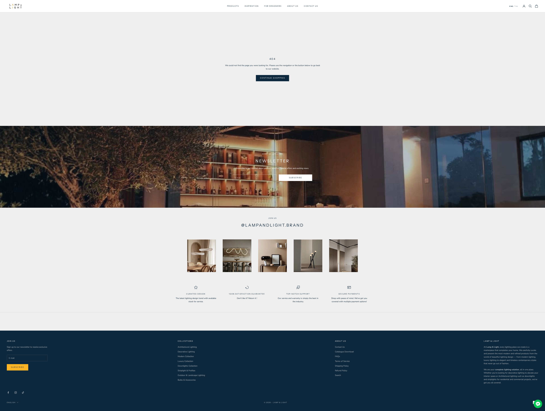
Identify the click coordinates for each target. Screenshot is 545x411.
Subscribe (295, 177)
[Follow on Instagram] (15, 392)
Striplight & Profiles (186, 370)
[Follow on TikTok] (23, 392)
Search (338, 375)
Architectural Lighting (187, 347)
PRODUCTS (233, 6)
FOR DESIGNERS (272, 6)
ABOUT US (292, 6)
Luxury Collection (185, 361)
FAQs (337, 356)
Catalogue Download (344, 351)
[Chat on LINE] (538, 404)
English (11, 402)
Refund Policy (341, 370)
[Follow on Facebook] (8, 392)
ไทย (516, 6)
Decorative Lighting (186, 351)
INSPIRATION (252, 6)
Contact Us (340, 347)
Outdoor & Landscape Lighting (191, 375)
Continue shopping (272, 78)
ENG (511, 6)
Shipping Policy (342, 366)
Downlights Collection (187, 366)
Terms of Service (342, 361)
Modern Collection (186, 356)
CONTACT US (311, 6)
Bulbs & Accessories (187, 380)
